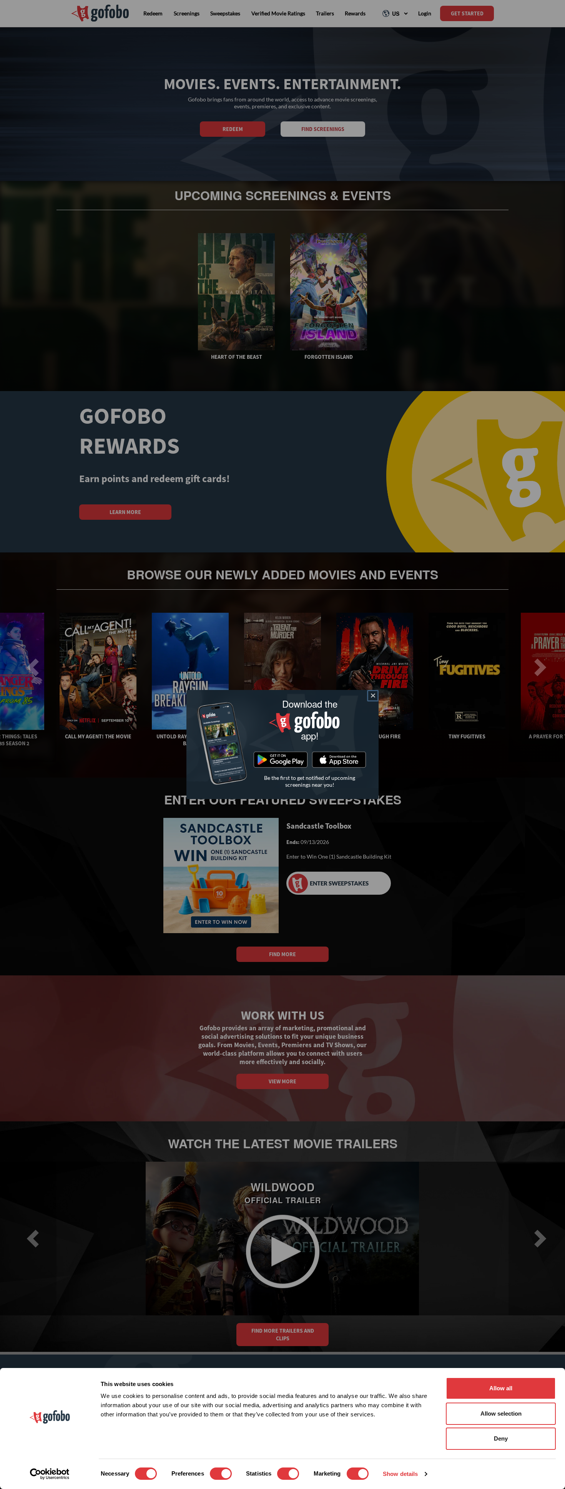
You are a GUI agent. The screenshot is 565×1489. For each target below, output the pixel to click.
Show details (400, 1474)
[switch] (221, 1473)
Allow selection (501, 1413)
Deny (501, 1438)
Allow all (500, 1388)
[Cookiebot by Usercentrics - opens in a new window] (49, 1474)
